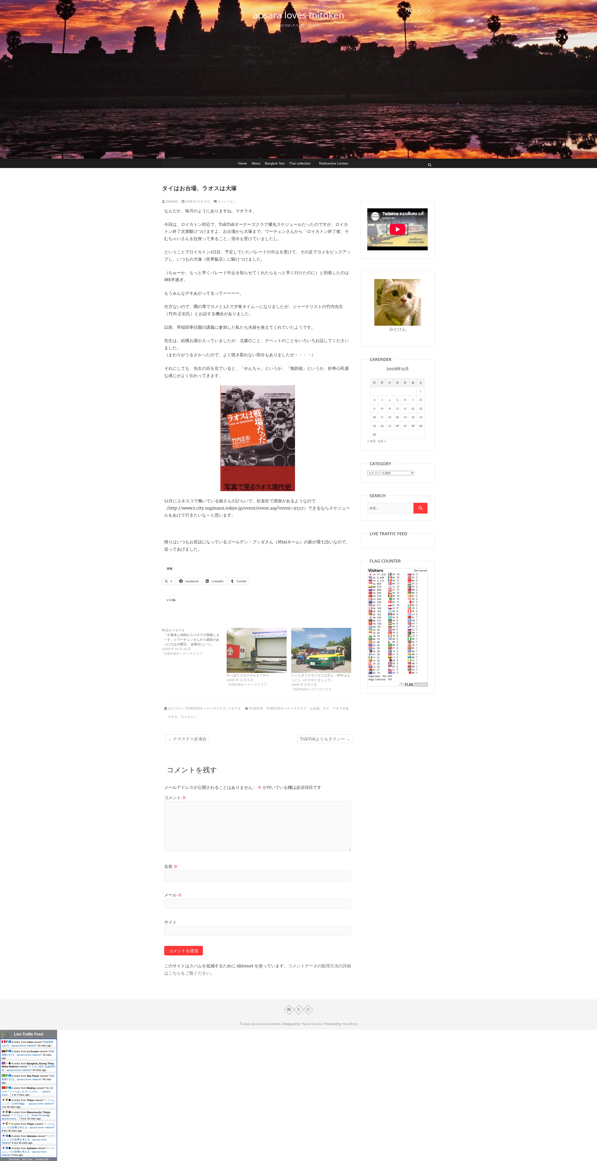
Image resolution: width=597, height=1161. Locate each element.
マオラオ (234, 708)
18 (389, 417)
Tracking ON (41, 1159)
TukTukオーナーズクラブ (206, 708)
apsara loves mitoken (298, 15)
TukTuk (256, 708)
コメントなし (227, 201)
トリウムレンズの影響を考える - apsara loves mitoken (28, 1139)
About (256, 163)
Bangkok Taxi (275, 163)
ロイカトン (189, 717)
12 (397, 408)
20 (405, 417)
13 (405, 408)
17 (382, 417)
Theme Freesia (312, 1024)
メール (173, 895)
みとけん (397, 329)
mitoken (171, 201)
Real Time (27, 1159)
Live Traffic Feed (28, 1034)
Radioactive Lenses (333, 163)
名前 (171, 866)
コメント (175, 797)
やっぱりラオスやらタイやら (248, 675)
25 (389, 425)
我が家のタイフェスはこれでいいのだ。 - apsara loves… (27, 1091)
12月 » (382, 441)
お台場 (314, 708)
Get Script (14, 1159)
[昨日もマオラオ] (194, 642)
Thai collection (299, 163)
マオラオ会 (341, 708)
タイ (326, 708)
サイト (170, 922)
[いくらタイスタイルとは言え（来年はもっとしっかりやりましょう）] (321, 650)
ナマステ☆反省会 (187, 738)
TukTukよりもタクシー (325, 738)
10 (382, 408)
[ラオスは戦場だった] (257, 389)
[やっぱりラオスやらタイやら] (257, 650)
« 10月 (371, 441)
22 (420, 417)
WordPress (350, 1024)
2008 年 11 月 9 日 (197, 201)
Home (242, 163)
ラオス (172, 717)
